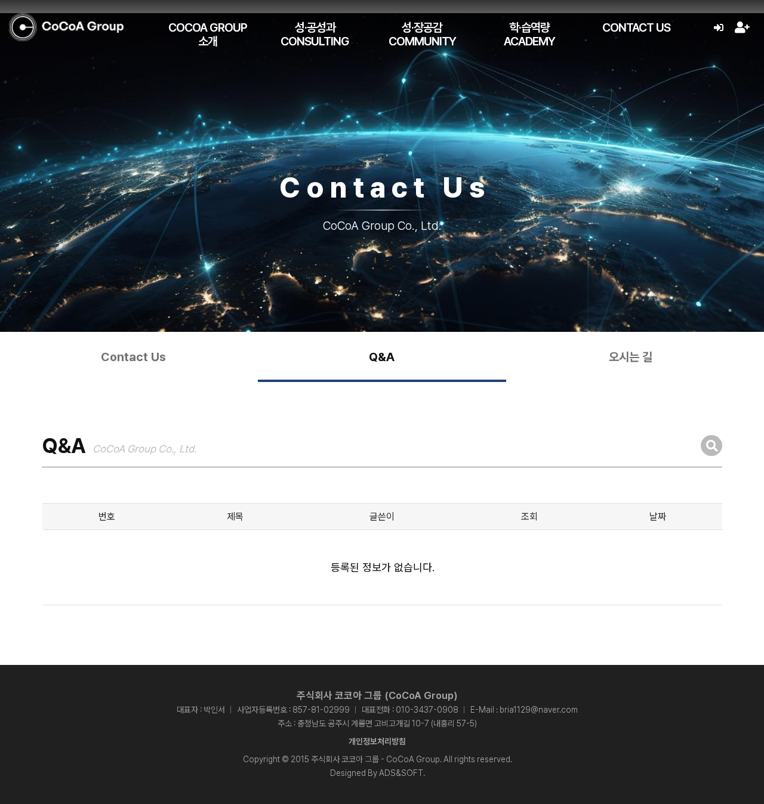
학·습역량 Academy (529, 34)
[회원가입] (742, 28)
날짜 (657, 516)
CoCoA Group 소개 (207, 34)
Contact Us (636, 27)
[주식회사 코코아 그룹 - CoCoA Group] (66, 27)
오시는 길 (630, 357)
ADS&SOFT (401, 773)
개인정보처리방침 (377, 741)
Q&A (382, 357)
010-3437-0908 (427, 709)
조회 (529, 516)
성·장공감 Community (422, 34)
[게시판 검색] (711, 445)
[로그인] (718, 28)
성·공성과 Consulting (315, 34)
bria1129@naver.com (539, 709)
